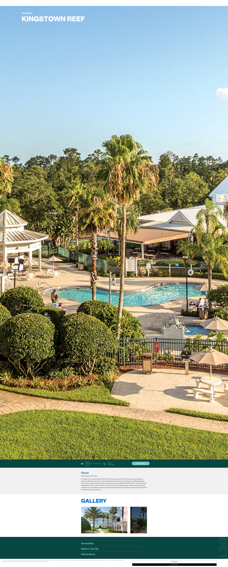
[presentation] (83, 520)
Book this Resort (141, 463)
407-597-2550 (111, 464)
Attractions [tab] (88, 554)
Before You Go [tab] (90, 548)
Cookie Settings (174, 561)
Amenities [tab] (87, 543)
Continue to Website (174, 564)
